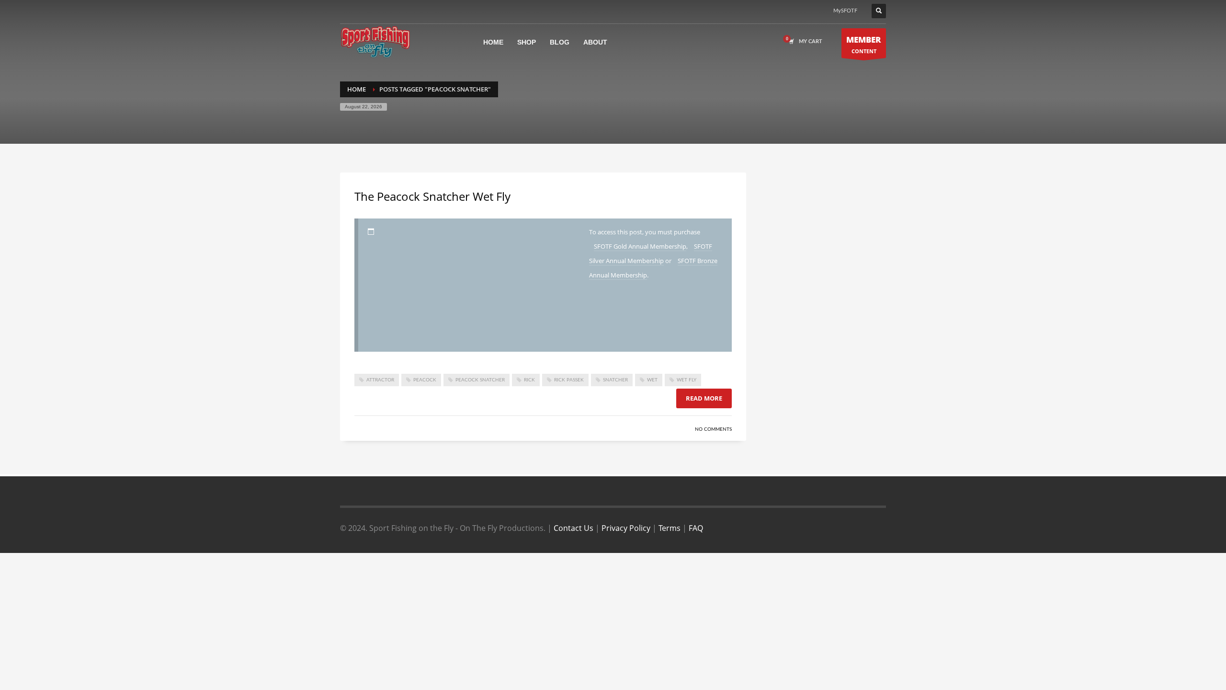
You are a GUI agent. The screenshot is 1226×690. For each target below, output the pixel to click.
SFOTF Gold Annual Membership (640, 246)
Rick (529, 380)
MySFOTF (845, 10)
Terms (669, 528)
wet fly (686, 380)
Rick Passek (569, 380)
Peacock (424, 380)
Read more (704, 398)
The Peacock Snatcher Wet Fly (432, 196)
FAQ (696, 528)
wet (652, 380)
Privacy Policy (626, 528)
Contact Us (573, 528)
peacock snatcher (480, 380)
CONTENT (863, 44)
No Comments (713, 429)
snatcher (615, 380)
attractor (380, 380)
